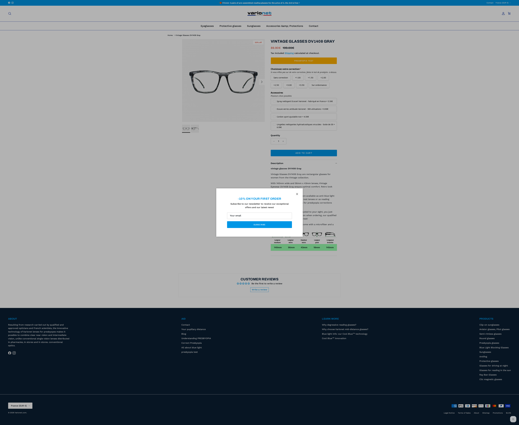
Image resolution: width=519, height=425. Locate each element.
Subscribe (259, 225)
